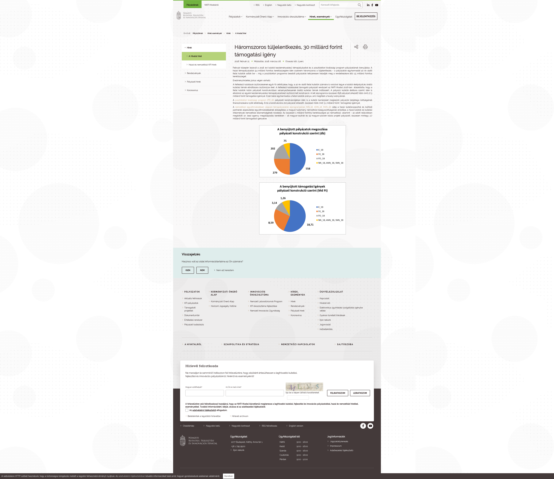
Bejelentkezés (365, 16)
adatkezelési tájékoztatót (253, 407)
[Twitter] (359, 57)
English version (296, 426)
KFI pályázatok (191, 303)
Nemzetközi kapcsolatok (298, 344)
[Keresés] (359, 4)
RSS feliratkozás (269, 426)
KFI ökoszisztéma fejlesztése (263, 306)
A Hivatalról (193, 344)
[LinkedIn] (366, 57)
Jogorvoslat (325, 324)
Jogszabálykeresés (339, 441)
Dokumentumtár (192, 315)
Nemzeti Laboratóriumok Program (266, 301)
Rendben (228, 476)
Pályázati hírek (194, 82)
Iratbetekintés (326, 329)
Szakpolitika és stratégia (241, 344)
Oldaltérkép (188, 426)
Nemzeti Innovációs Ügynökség (265, 311)
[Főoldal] (195, 15)
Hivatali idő (325, 303)
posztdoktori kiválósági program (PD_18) (254, 100)
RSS (258, 5)
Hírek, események (320, 16)
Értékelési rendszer (193, 320)
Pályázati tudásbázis (194, 324)
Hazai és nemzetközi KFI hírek (202, 65)
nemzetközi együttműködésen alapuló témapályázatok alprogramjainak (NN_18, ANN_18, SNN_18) (283, 107)
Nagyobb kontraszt (306, 5)
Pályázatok (234, 16)
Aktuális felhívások (193, 298)
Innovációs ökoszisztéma (291, 16)
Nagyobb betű (213, 426)
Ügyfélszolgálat (343, 16)
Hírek (228, 33)
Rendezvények (194, 73)
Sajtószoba (345, 344)
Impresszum (336, 446)
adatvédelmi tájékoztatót (204, 410)
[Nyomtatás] (365, 47)
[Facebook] (353, 57)
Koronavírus (192, 90)
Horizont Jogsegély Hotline (223, 306)
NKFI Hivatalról (212, 5)
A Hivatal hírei (240, 33)
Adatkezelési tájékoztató (341, 450)
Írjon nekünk (325, 320)
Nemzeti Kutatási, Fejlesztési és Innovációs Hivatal (199, 448)
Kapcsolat (324, 298)
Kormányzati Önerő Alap (259, 16)
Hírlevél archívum (240, 416)
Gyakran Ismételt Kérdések (332, 315)
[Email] (346, 57)
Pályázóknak (192, 5)
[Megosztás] (356, 47)
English (268, 5)
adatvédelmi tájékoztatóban (132, 476)
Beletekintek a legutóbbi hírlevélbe (204, 416)
